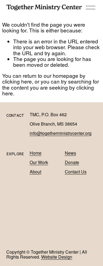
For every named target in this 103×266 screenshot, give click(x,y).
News (70, 153)
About (35, 171)
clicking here (17, 81)
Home (35, 153)
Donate (72, 162)
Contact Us (76, 171)
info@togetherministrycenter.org (60, 133)
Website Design (56, 256)
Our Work (39, 162)
